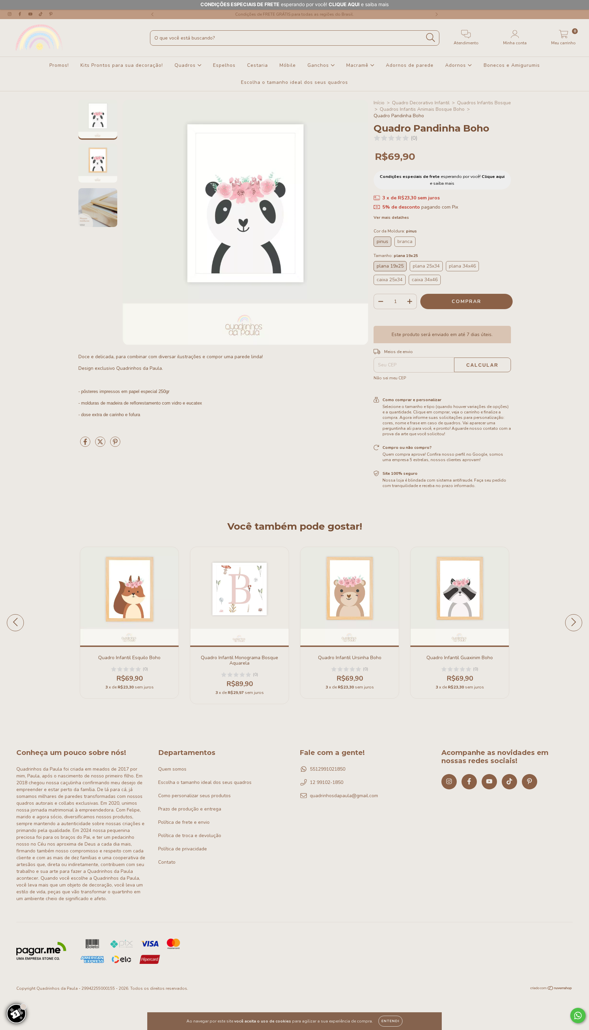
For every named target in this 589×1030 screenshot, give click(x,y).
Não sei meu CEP (390, 378)
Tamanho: (396, 255)
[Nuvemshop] (551, 989)
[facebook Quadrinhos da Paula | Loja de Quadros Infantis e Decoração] (20, 14)
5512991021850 (327, 769)
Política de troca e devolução (189, 835)
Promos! (59, 65)
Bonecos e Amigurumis (512, 65)
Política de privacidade (182, 849)
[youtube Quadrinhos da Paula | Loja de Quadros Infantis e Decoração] (31, 14)
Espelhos (224, 65)
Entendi (390, 1021)
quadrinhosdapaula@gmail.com (344, 795)
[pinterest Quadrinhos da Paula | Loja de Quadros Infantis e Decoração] (50, 14)
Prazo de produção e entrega (189, 809)
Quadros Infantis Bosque (484, 103)
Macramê (358, 65)
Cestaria (257, 65)
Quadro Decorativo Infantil (421, 103)
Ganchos (319, 65)
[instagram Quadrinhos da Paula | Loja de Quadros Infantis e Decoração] (10, 14)
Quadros (186, 65)
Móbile (288, 65)
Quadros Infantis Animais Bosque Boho (422, 109)
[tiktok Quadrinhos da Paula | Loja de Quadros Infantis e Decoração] (41, 14)
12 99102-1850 (326, 782)
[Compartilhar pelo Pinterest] (115, 444)
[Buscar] (431, 38)
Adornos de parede (410, 65)
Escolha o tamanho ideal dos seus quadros (294, 82)
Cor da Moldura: (395, 231)
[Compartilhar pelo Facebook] (86, 444)
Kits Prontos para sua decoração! (121, 65)
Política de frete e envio (184, 822)
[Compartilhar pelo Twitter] (101, 444)
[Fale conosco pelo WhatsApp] (578, 1015)
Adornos (456, 65)
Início (379, 103)
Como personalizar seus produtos (194, 795)
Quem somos (172, 769)
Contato (167, 862)
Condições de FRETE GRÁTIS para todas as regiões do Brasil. (294, 14)
